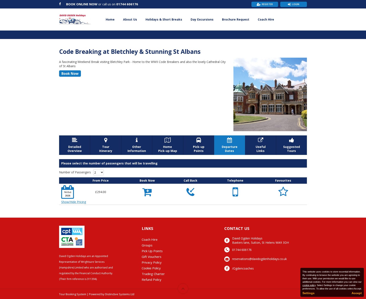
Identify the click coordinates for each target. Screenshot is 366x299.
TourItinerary (105, 145)
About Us (130, 19)
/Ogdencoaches (243, 268)
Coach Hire (266, 19)
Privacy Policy (152, 262)
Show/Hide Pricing (73, 202)
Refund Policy (151, 279)
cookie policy (309, 285)
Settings (308, 293)
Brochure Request (235, 19)
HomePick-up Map (167, 145)
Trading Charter (153, 274)
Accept (357, 293)
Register (267, 4)
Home (110, 19)
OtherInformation (137, 145)
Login (295, 4)
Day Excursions (202, 19)
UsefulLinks (261, 145)
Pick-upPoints (198, 145)
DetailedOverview (75, 145)
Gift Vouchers (151, 256)
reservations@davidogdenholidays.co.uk (259, 259)
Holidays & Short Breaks (164, 19)
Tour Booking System (72, 294)
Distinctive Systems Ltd (119, 294)
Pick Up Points (152, 251)
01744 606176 (127, 4)
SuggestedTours (291, 145)
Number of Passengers (75, 172)
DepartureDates (229, 145)
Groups (147, 245)
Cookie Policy (151, 268)
